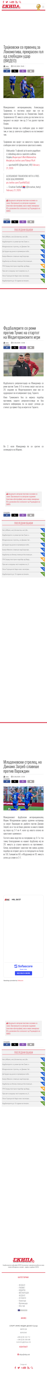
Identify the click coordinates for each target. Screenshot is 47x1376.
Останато (22, 1298)
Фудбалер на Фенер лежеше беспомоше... (17, 261)
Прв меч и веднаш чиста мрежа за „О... (16, 271)
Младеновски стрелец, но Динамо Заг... (16, 247)
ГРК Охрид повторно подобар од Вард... (16, 266)
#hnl (24, 157)
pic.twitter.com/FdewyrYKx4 (23, 160)
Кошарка (22, 1290)
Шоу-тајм (22, 1305)
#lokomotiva (31, 157)
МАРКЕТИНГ (23, 1332)
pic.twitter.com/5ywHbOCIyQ (18, 182)
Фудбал (22, 1285)
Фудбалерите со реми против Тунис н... (16, 242)
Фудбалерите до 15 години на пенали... (16, 281)
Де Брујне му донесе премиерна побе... (16, 251)
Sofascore (20, 980)
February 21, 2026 (13, 190)
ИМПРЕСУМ (23, 1329)
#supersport (17, 157)
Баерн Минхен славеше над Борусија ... (16, 256)
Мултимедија (23, 1303)
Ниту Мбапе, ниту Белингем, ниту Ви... (15, 237)
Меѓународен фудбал (24, 1294)
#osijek (9, 160)
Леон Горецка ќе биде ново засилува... (16, 276)
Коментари (22, 1300)
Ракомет (22, 1287)
